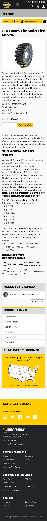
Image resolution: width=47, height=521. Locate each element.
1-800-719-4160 (37, 2)
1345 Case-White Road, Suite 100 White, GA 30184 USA (17, 435)
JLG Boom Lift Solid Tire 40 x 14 (23, 294)
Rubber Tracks (9, 459)
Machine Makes (12, 321)
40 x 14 (23, 113)
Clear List (37, 301)
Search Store (11, 326)
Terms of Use (30, 502)
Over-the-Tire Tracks (12, 467)
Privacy (6, 506)
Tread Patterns (9, 486)
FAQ (26, 482)
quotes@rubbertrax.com (13, 444)
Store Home (10, 316)
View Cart (9, 332)
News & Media (9, 482)
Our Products (8, 21)
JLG (9, 110)
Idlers (27, 463)
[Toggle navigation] (18, 4)
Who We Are (8, 479)
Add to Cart (25, 124)
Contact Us (10, 342)
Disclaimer (29, 506)
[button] (31, 6)
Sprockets (29, 456)
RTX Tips (28, 479)
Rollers (27, 459)
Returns (6, 502)
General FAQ (10, 337)
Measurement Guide (11, 490)
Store (5, 456)
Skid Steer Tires (9, 463)
